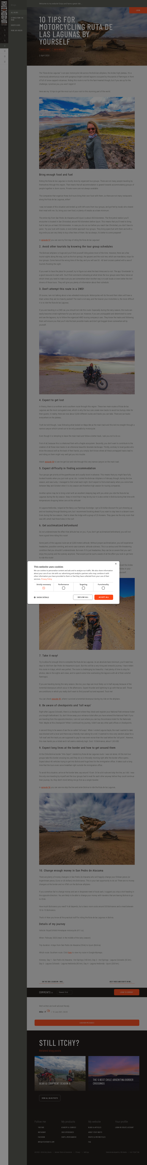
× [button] (116, 564)
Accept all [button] (104, 597)
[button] (41, 597)
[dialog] (73, 582)
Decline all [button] (83, 597)
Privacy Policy (46, 579)
